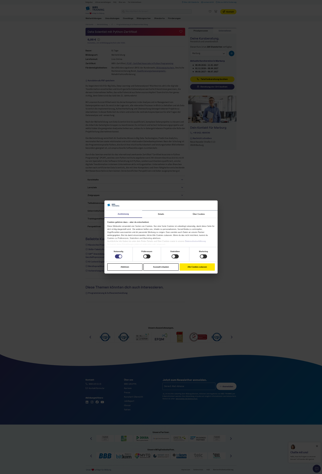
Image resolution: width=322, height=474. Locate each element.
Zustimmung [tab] (123, 214)
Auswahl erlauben (161, 267)
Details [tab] (161, 214)
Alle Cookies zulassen (197, 267)
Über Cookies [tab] (199, 214)
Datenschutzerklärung (195, 241)
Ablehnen (125, 267)
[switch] (146, 256)
